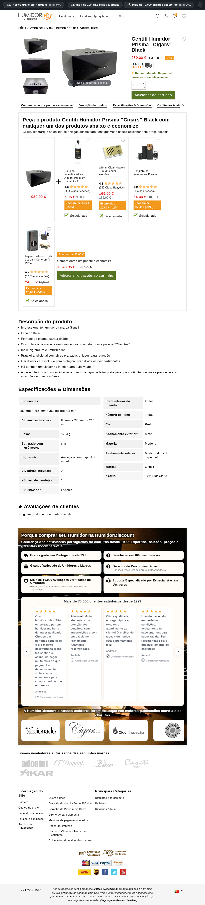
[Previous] (21, 105)
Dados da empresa (60, 825)
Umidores (101, 803)
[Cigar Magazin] (172, 730)
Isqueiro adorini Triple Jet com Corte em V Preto (38, 260)
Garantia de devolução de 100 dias (70, 803)
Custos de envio (28, 807)
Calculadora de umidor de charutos (70, 840)
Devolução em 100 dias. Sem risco (138, 555)
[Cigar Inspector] (128, 730)
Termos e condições (31, 818)
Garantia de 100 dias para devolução (95, 4)
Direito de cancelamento (64, 814)
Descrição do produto (92, 105)
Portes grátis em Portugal (37, 4)
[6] (113, 183)
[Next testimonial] (178, 651)
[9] (118, 183)
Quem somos (57, 797)
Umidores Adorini (105, 809)
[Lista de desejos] (184, 17)
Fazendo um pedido (30, 813)
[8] (117, 183)
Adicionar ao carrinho (153, 95)
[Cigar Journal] (84, 730)
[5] (86, 187)
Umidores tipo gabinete (109, 797)
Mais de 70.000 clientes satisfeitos (161, 4)
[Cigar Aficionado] (40, 730)
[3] (78, 187)
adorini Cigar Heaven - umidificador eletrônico (112, 171)
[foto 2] (36, 66)
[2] (74, 187)
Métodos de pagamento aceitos (68, 820)
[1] (71, 187)
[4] (82, 187)
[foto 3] (36, 86)
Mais (122, 16)
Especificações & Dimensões (132, 105)
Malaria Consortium (105, 889)
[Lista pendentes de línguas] (179, 890)
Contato (23, 802)
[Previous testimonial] (27, 651)
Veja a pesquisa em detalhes (119, 900)
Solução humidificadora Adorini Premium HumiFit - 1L (74, 176)
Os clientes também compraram (178, 105)
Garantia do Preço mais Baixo (135, 566)
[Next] (183, 105)
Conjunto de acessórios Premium (146, 172)
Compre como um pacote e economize (47, 105)
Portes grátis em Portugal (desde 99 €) (58, 555)
